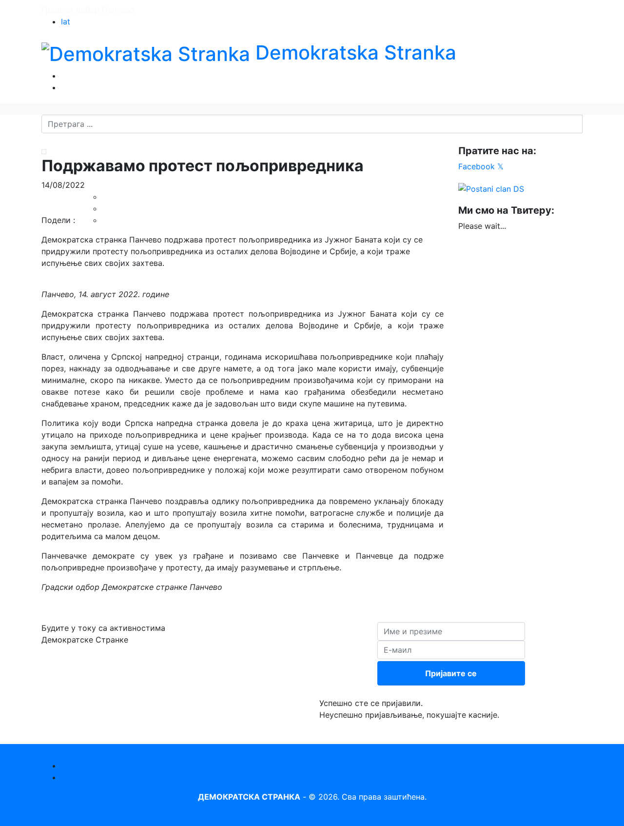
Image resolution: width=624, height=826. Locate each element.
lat (65, 21)
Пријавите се (451, 673)
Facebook (476, 166)
